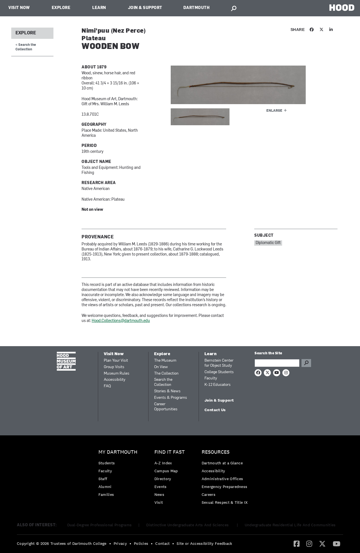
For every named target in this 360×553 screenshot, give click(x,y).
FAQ (107, 386)
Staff (102, 478)
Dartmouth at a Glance (222, 462)
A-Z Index (163, 462)
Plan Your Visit (116, 361)
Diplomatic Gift (268, 243)
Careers (208, 494)
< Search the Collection (25, 47)
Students (106, 462)
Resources (216, 452)
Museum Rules (116, 373)
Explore (61, 8)
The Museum (165, 361)
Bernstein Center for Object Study (218, 363)
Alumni (105, 486)
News (159, 494)
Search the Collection (163, 382)
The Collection (166, 373)
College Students (219, 372)
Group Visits (114, 367)
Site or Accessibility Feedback (204, 543)
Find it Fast (169, 452)
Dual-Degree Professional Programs (99, 524)
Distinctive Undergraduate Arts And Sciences (188, 524)
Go (306, 363)
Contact (162, 543)
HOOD (341, 7)
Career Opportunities (165, 406)
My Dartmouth (118, 452)
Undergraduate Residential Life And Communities (290, 524)
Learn (99, 8)
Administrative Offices (222, 478)
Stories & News (167, 391)
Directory (162, 478)
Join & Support (145, 8)
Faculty (210, 378)
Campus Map (166, 470)
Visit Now (19, 8)
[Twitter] (322, 543)
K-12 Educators (217, 385)
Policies (141, 543)
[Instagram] (309, 543)
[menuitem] (119, 474)
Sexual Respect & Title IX (225, 502)
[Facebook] (297, 543)
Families (106, 494)
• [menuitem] (110, 543)
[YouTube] (336, 543)
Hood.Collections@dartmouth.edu (121, 321)
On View (161, 367)
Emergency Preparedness (225, 486)
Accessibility (114, 380)
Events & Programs (170, 398)
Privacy (120, 543)
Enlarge (274, 111)
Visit (158, 502)
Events (160, 486)
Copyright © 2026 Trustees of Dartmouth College (62, 543)
